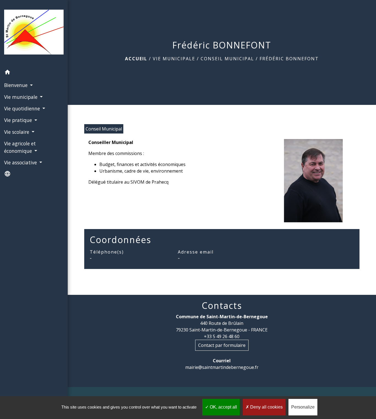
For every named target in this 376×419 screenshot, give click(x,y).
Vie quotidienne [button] (22, 108)
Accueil (136, 59)
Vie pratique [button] (18, 120)
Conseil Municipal (227, 59)
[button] (34, 73)
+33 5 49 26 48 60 (221, 336)
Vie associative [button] (21, 162)
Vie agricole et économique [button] (20, 147)
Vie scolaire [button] (17, 132)
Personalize (303, 407)
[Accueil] (34, 33)
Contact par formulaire (222, 345)
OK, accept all (223, 407)
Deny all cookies (266, 407)
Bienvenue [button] (16, 85)
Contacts (222, 305)
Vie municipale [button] (21, 97)
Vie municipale (174, 59)
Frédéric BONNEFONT (289, 59)
